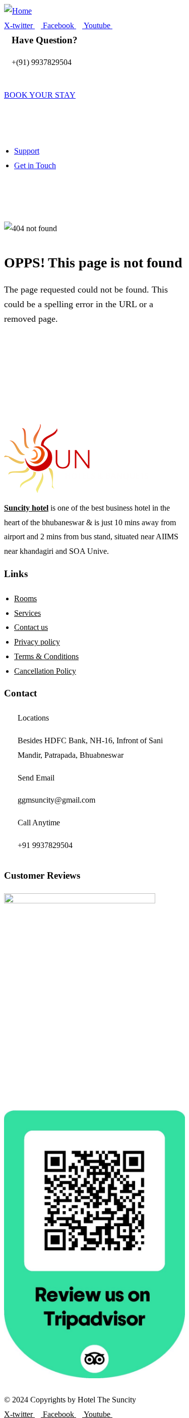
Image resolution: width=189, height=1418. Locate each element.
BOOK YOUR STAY (40, 95)
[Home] (18, 11)
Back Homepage (68, 354)
